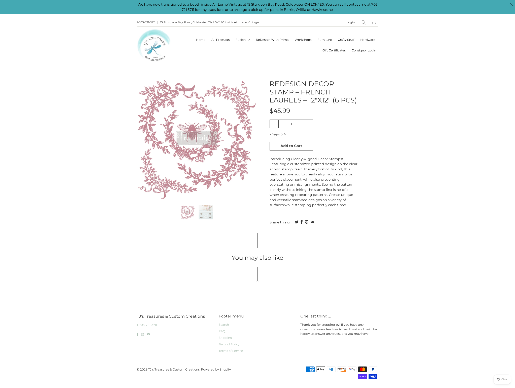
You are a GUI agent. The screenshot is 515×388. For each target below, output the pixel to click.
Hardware (367, 40)
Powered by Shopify (216, 369)
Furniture (324, 40)
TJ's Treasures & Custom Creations (174, 369)
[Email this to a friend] (312, 222)
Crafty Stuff (346, 40)
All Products (220, 40)
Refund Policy (229, 344)
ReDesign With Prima (272, 40)
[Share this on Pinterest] (306, 222)
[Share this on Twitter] (296, 222)
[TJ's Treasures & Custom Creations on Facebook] (137, 334)
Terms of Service (231, 351)
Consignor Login (364, 50)
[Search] (364, 22)
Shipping (225, 338)
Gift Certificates (334, 50)
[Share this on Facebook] (301, 222)
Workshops (303, 40)
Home (200, 40)
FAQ (222, 331)
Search (224, 325)
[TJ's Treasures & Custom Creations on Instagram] (142, 334)
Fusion (241, 40)
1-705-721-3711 (146, 22)
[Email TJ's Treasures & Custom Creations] (148, 334)
